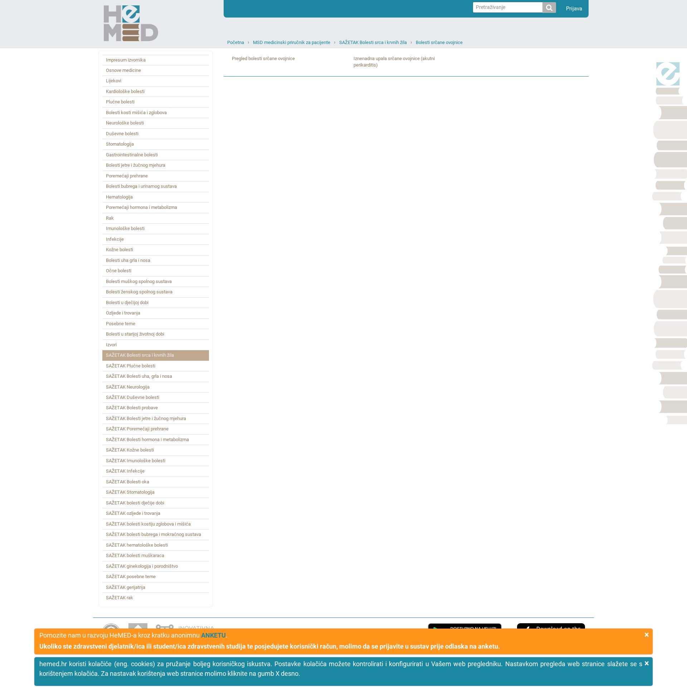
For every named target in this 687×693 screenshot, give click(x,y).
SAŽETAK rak (119, 597)
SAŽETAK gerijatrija (125, 587)
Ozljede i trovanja (123, 313)
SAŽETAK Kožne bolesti (130, 450)
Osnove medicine (123, 70)
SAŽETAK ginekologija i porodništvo (142, 566)
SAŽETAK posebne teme (131, 576)
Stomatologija (120, 144)
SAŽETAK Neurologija (128, 387)
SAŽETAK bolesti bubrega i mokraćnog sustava (153, 534)
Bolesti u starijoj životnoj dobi (135, 334)
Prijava (574, 8)
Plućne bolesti (120, 101)
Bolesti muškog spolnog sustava (139, 281)
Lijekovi (113, 80)
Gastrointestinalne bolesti (132, 154)
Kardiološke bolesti (125, 91)
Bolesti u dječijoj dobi (127, 302)
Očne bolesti (118, 270)
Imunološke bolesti (125, 228)
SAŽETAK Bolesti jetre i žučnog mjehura (146, 418)
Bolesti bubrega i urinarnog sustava (141, 186)
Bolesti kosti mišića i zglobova (136, 112)
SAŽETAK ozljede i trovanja (133, 513)
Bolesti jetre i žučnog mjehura (135, 165)
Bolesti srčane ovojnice (439, 42)
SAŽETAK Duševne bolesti (132, 397)
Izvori (111, 344)
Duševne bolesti (122, 133)
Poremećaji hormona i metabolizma (141, 207)
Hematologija (119, 197)
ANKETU (213, 635)
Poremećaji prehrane (127, 176)
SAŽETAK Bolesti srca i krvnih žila (373, 42)
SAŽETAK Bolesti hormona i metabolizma (147, 439)
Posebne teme (120, 323)
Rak (110, 218)
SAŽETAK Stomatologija (130, 492)
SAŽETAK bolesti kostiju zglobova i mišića (148, 524)
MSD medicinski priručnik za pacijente (291, 42)
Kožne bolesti (119, 249)
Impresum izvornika (126, 60)
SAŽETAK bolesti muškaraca (135, 555)
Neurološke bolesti (125, 123)
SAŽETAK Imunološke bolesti (135, 460)
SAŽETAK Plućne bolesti (130, 366)
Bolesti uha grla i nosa (128, 260)
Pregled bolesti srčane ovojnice (263, 58)
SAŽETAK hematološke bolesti (137, 545)
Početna (235, 42)
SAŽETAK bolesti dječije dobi (135, 503)
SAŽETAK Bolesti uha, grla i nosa (139, 376)
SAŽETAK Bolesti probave (132, 407)
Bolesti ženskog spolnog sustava (139, 291)
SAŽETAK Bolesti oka (127, 481)
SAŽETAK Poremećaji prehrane (137, 428)
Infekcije (115, 239)
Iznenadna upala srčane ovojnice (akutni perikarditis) (394, 62)
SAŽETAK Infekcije (125, 471)
